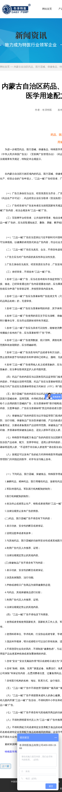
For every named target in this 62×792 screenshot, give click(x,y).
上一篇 (5, 766)
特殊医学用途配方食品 (17, 751)
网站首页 (47, 9)
